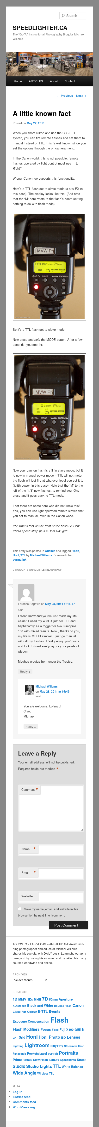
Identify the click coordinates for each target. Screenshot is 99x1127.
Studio (19, 1066)
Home (18, 81)
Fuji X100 (67, 1029)
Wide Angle (24, 1073)
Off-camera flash (74, 1046)
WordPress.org (24, 1107)
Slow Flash (40, 1060)
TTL (22, 555)
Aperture (66, 999)
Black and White (40, 1005)
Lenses (73, 1037)
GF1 (15, 1037)
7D (45, 998)
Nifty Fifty (56, 1046)
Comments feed (24, 1101)
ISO (63, 1038)
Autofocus (19, 1005)
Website (27, 896)
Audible (50, 551)
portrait (53, 1054)
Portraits (68, 1052)
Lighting (18, 1046)
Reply (25, 671)
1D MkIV (19, 999)
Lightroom (37, 1045)
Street (81, 1060)
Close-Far (19, 1012)
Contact (70, 81)
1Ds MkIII (34, 999)
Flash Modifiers (26, 1029)
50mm (53, 999)
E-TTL (43, 1011)
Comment (29, 789)
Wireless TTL (45, 1073)
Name (28, 849)
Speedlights (68, 1060)
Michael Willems (41, 555)
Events (54, 1011)
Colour (32, 1011)
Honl (16, 555)
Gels (79, 1029)
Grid (22, 1037)
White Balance (72, 1066)
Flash (75, 551)
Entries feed (22, 1096)
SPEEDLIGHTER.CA (40, 27)
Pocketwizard (37, 1053)
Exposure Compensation (31, 1021)
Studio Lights (39, 1066)
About (54, 81)
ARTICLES (36, 81)
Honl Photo (49, 1037)
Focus (46, 1029)
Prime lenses (22, 1059)
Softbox (54, 1060)
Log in (17, 1091)
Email (28, 873)
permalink (19, 559)
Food (55, 1029)
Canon (78, 1005)
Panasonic (19, 1053)
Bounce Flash (63, 1005)
